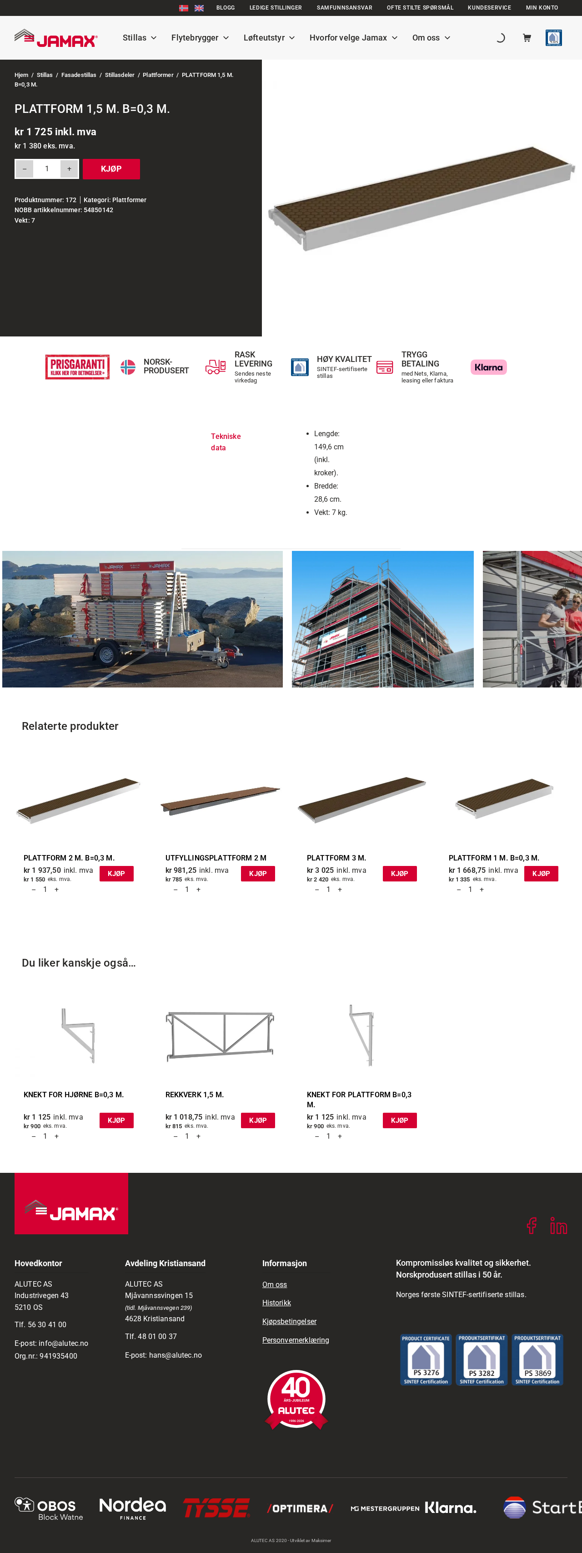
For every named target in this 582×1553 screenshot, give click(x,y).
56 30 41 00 (47, 1324)
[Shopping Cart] (527, 38)
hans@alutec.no (175, 1355)
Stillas (45, 74)
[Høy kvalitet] (300, 367)
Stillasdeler (120, 74)
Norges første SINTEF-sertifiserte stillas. (461, 1294)
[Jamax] (56, 38)
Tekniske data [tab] (226, 442)
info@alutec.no (63, 1343)
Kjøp (111, 168)
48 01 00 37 (157, 1336)
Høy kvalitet (344, 359)
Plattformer (158, 74)
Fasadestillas (79, 74)
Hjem (22, 74)
